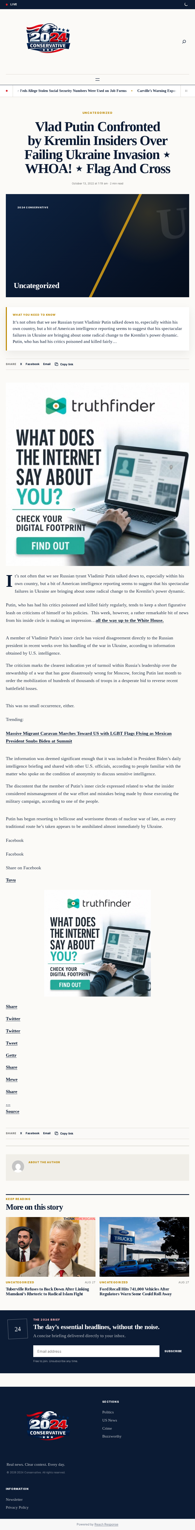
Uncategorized (97, 113)
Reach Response (106, 1524)
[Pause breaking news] (185, 91)
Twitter (13, 1031)
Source (12, 1111)
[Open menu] (97, 79)
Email (47, 364)
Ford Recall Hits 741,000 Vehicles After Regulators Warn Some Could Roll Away (136, 1291)
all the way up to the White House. (130, 620)
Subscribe (173, 1351)
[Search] (184, 42)
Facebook (33, 364)
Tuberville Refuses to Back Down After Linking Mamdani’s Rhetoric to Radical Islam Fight (47, 1291)
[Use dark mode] (186, 4)
